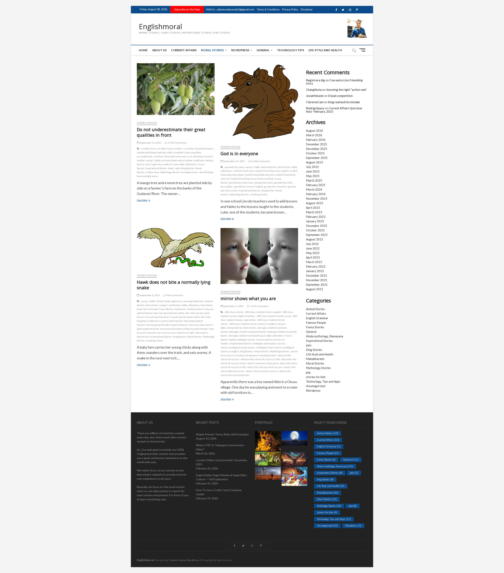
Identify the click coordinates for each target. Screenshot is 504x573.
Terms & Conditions (268, 9)
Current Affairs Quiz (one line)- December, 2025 (221, 462)
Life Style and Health (325, 50)
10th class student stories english (263, 312)
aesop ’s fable (153, 160)
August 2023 (314, 203)
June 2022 (313, 248)
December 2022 (316, 225)
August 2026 (314, 130)
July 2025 (312, 167)
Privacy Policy (290, 9)
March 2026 (314, 135)
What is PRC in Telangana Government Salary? (220, 447)
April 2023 (313, 207)
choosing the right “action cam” (346, 89)
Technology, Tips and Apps (323, 381)
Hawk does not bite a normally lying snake (173, 284)
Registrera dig (315, 80)
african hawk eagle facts (169, 301)
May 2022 (313, 253)
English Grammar (317, 318)
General (263, 50)
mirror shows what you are (248, 298)
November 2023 (316, 198)
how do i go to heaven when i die (187, 316)
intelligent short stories (269, 347)
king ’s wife (174, 168)
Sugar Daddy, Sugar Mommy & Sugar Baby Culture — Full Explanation (221, 477)
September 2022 (317, 234)
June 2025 (313, 171)
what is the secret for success (262, 371)
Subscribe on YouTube (187, 9)
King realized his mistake (344, 102)
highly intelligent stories (242, 339)
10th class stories (234, 312)
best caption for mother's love (161, 164)
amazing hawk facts (193, 301)
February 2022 (315, 266)
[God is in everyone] (259, 102)
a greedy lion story (234, 167)
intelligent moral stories (242, 347)
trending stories (189, 172)
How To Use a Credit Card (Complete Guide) (219, 492)
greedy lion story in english (248, 186)
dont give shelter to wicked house (247, 335)
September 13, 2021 (150, 142)
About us (159, 50)
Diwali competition (340, 95)
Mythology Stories (170, 172)
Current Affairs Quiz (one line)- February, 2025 (334, 109)
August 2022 (314, 239)
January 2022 (315, 271)
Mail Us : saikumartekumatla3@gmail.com (230, 9)
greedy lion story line (275, 186)
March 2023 (314, 212)
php (308, 372)
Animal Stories (269, 167)
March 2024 (314, 189)
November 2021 (316, 280)
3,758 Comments (177, 142)
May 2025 (313, 176)
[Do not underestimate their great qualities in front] (176, 90)
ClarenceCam (314, 102)
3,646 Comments (260, 161)
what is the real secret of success (265, 367)
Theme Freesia (177, 560)
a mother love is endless (170, 148)
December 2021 (316, 275)
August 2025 (314, 162)
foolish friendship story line (260, 174)
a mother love (148, 148)
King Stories (187, 168)
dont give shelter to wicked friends (247, 331)
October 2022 (315, 230)
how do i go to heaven (157, 316)
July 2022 (312, 244)
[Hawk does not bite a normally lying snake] (176, 249)
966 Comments (174, 295)
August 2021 (314, 289)
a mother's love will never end (169, 156)
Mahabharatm (315, 359)
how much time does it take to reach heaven (184, 328)
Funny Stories (166, 309)
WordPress (240, 50)
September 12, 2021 (234, 161)
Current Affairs (183, 50)
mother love (152, 172)
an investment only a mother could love (183, 160)
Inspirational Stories (156, 168)
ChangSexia (313, 89)
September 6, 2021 (149, 295)
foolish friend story (243, 170)
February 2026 (315, 139)
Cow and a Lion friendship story (334, 81)
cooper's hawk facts (170, 305)
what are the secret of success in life (260, 359)
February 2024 (315, 194)
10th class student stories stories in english (252, 323)
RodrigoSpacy (315, 108)
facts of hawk (151, 309)
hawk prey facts (195, 309)
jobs (308, 345)
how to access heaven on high (178, 332)
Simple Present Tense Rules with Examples (222, 434)
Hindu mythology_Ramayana (324, 336)
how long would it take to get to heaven (167, 324)
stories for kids (147, 122)
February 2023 (315, 216)
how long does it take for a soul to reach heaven (173, 318)
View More (149, 200)
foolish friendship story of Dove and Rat (252, 178)
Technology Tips (290, 50)
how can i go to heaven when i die (171, 313)
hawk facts (180, 309)
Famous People (316, 322)
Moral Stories (212, 50)
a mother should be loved (198, 148)
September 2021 (317, 284)
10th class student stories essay (273, 315)
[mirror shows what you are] (259, 257)
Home (143, 50)
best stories (284, 167)
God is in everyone (239, 153)
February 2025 (315, 185)
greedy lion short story (241, 182)
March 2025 (314, 180)
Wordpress (313, 390)
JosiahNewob (314, 95)
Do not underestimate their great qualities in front (171, 132)
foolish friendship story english (272, 170)
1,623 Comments (259, 306)
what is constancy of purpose (263, 363)
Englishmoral (160, 26)
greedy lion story (264, 182)
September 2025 (317, 157)
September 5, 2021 (233, 306)
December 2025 (316, 144)
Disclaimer (307, 9)
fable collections (188, 164)
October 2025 (315, 153)
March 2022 (314, 262)
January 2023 (315, 221)
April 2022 (313, 257)
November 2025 (316, 148)
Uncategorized (315, 386)
